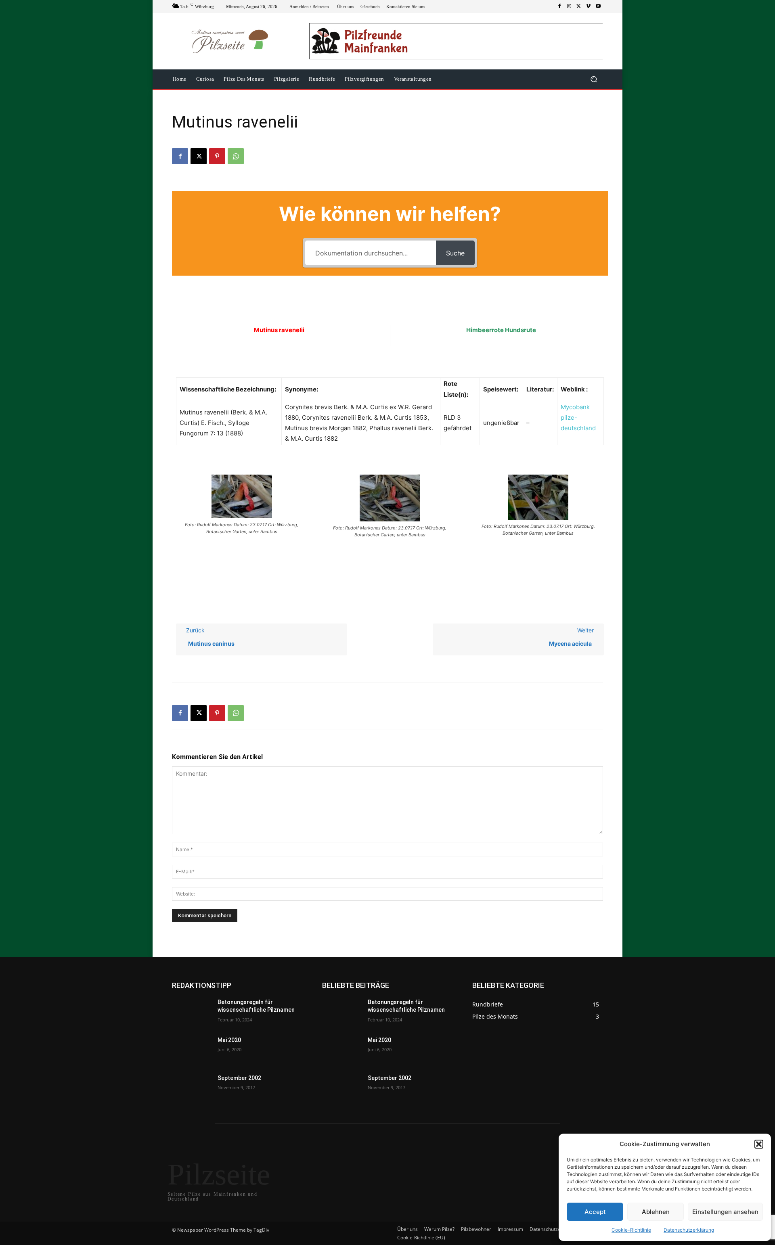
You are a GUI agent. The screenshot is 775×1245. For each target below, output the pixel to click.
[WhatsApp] (236, 156)
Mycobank (575, 407)
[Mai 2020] (191, 1050)
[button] (759, 1144)
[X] (579, 6)
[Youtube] (598, 6)
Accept (595, 1212)
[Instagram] (569, 6)
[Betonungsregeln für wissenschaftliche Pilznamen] (191, 1012)
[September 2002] (191, 1088)
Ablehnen (656, 1212)
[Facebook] (559, 6)
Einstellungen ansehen (725, 1212)
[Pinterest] (217, 156)
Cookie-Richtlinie (631, 1230)
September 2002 (239, 1078)
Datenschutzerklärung (689, 1230)
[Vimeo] (588, 6)
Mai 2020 (229, 1040)
